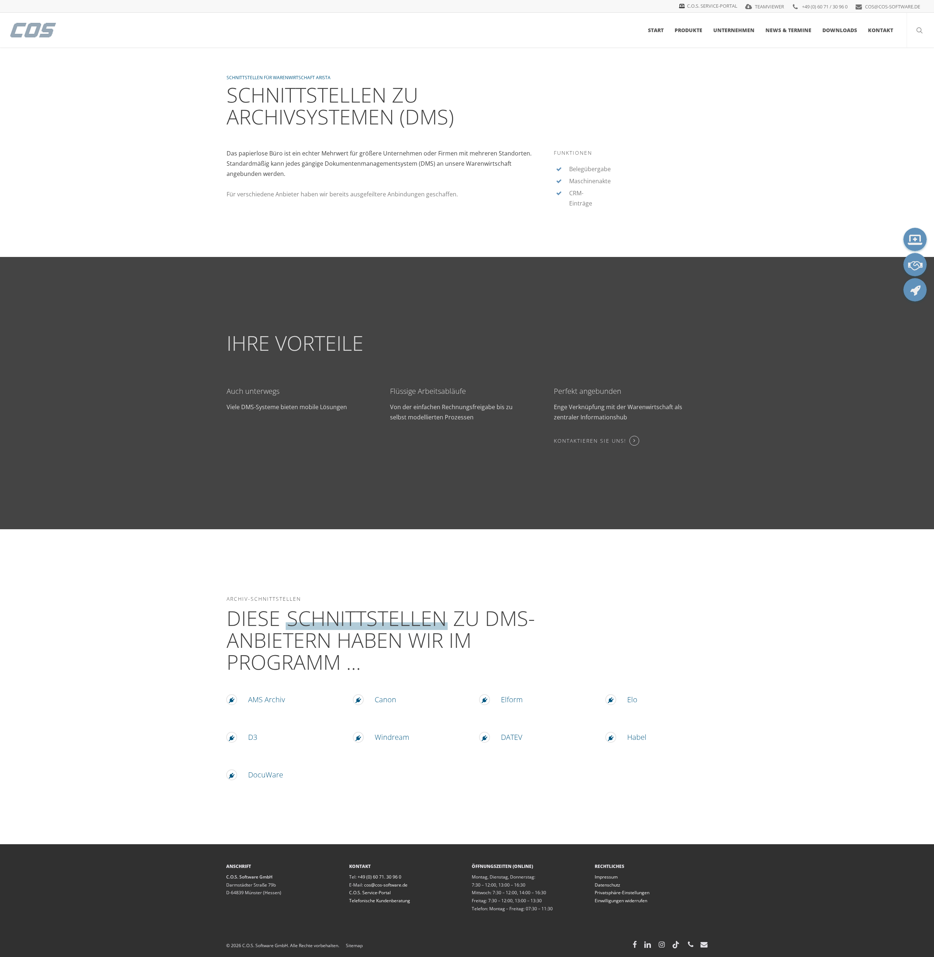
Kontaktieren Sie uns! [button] (590, 440)
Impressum (606, 877)
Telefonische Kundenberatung (379, 901)
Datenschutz (607, 885)
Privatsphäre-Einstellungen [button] (622, 892)
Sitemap (351, 945)
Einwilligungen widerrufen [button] (621, 901)
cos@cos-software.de (386, 885)
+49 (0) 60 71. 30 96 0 (379, 877)
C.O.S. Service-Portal (370, 892)
